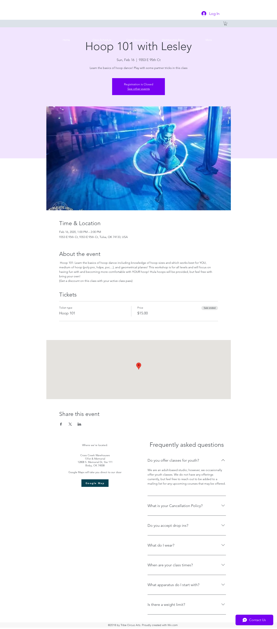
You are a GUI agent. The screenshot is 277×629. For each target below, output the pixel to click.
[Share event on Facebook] (61, 424)
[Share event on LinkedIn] (79, 424)
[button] (225, 23)
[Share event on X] (70, 424)
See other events (138, 89)
